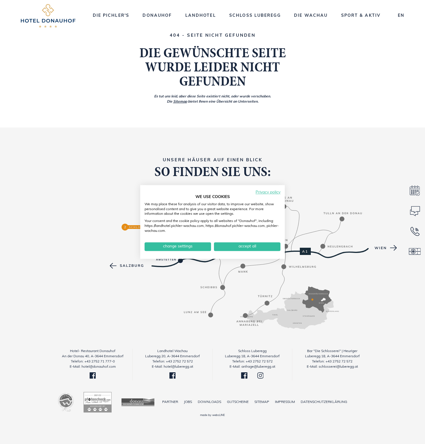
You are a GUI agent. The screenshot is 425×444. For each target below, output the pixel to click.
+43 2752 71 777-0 (99, 361)
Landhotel (200, 16)
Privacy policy (268, 192)
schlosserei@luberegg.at (338, 367)
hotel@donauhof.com (99, 367)
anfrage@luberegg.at (258, 367)
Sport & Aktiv (360, 16)
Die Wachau (311, 16)
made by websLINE (212, 415)
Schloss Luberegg (252, 351)
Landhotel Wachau (172, 351)
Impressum (285, 402)
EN (401, 16)
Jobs (188, 402)
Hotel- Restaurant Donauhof (92, 351)
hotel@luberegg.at (178, 367)
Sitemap (180, 101)
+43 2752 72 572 (179, 361)
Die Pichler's (111, 16)
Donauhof (157, 16)
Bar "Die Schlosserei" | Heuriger (332, 351)
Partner (170, 402)
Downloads (209, 402)
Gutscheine (238, 402)
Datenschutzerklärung (324, 402)
